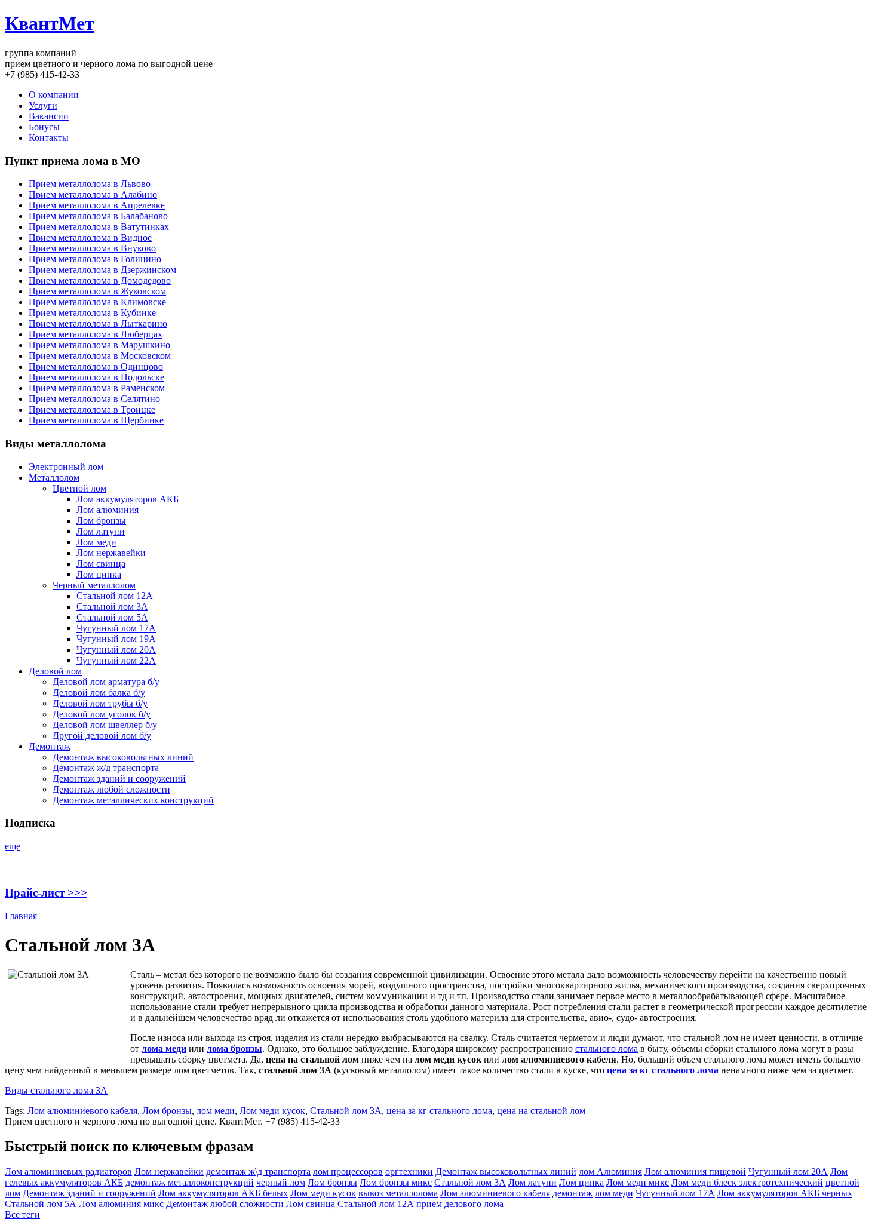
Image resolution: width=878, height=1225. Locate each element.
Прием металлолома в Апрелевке (97, 205)
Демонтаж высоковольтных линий (123, 757)
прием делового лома (460, 1204)
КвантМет (49, 23)
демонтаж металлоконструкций (189, 1182)
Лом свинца (100, 563)
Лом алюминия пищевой (695, 1171)
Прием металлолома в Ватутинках (99, 227)
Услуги (43, 105)
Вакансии (49, 116)
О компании (54, 95)
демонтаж (572, 1193)
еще (12, 846)
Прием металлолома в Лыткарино (98, 323)
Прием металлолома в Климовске (97, 302)
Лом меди (96, 542)
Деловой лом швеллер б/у (105, 725)
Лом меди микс (637, 1182)
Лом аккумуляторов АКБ (127, 499)
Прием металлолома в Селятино (94, 399)
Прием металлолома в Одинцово (96, 366)
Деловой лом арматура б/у (106, 682)
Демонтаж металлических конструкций (133, 800)
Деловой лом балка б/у (99, 692)
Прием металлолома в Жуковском (97, 291)
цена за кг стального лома (663, 1070)
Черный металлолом (94, 585)
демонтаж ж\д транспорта (258, 1171)
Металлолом (54, 477)
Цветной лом (79, 488)
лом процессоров (348, 1171)
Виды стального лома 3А (56, 1090)
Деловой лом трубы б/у (100, 703)
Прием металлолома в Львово (90, 184)
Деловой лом (55, 671)
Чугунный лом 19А (116, 639)
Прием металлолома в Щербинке (96, 420)
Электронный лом (66, 467)
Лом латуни (100, 531)
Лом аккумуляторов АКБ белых (223, 1193)
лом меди (216, 1111)
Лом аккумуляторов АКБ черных (784, 1193)
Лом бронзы (101, 520)
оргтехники (409, 1171)
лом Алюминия (610, 1171)
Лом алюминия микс (121, 1204)
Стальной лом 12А (114, 596)
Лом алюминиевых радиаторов (68, 1171)
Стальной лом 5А (112, 617)
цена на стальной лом (541, 1111)
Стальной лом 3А (112, 606)
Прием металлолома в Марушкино (99, 345)
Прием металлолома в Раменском (97, 388)
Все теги (22, 1214)
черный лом (280, 1182)
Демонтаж (49, 746)
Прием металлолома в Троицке (92, 409)
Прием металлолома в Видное (90, 237)
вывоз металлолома (398, 1193)
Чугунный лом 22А (116, 660)
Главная (21, 916)
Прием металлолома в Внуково (92, 248)
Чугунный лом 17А (116, 628)
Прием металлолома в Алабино (93, 194)
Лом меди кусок (272, 1111)
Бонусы (44, 127)
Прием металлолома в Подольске (96, 377)
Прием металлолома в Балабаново (98, 216)
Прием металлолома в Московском (100, 356)
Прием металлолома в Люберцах (95, 334)
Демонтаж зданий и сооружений (119, 778)
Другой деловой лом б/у (102, 735)
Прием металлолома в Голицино (95, 259)
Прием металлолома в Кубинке (92, 313)
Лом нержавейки (111, 553)
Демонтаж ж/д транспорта (106, 768)
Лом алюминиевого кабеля (82, 1111)
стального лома (606, 1048)
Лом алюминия (107, 510)
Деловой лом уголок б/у (102, 714)
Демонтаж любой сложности (111, 789)
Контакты (49, 138)
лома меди (164, 1048)
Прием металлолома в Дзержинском (102, 270)
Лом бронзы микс (396, 1182)
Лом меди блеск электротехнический (747, 1182)
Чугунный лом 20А (116, 649)
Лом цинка (98, 574)
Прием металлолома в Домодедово (100, 280)
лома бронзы (234, 1048)
